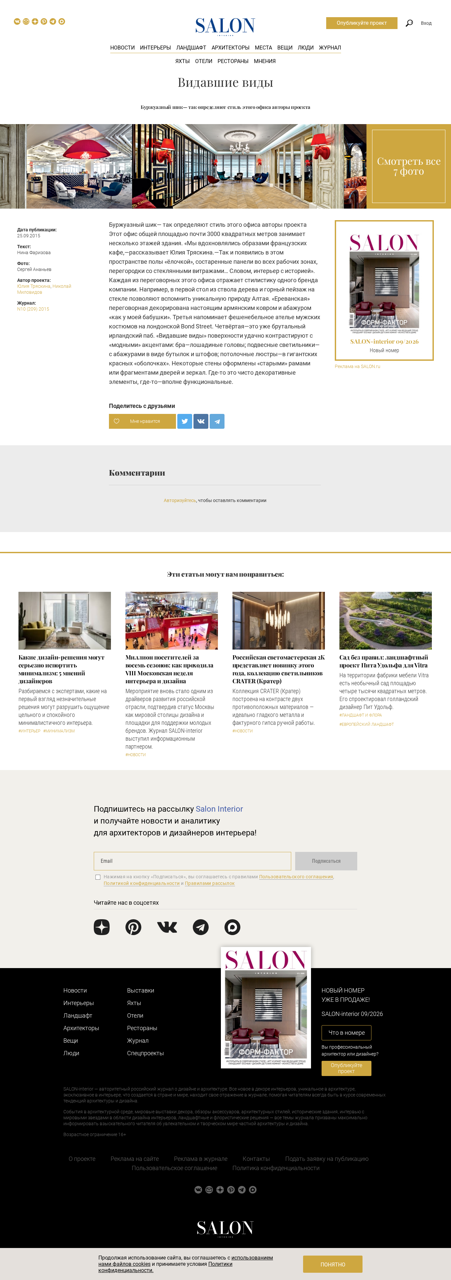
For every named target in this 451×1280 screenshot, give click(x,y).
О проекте (82, 1158)
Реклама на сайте (135, 1158)
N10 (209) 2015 (33, 309)
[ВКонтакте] (200, 421)
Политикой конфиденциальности (142, 883)
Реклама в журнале (200, 1158)
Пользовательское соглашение (174, 1167)
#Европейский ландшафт (366, 724)
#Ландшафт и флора (360, 715)
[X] (184, 421)
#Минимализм (59, 731)
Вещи (285, 48)
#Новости (135, 755)
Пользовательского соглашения (296, 876)
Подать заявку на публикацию (327, 1158)
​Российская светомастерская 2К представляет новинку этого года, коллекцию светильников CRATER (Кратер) (278, 669)
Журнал (330, 48)
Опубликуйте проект (362, 23)
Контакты (256, 1158)
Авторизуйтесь (180, 500)
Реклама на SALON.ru (357, 366)
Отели (203, 61)
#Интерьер (29, 731)
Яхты (182, 61)
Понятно (333, 1265)
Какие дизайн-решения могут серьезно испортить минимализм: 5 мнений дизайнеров (61, 669)
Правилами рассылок (210, 883)
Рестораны (233, 61)
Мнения (265, 61)
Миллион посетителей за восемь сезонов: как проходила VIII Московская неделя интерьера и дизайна (169, 669)
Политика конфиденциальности (276, 1167)
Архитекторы (231, 48)
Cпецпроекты (145, 1053)
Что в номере (347, 1032)
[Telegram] (217, 421)
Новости (122, 48)
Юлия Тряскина (34, 286)
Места (263, 48)
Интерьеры (155, 48)
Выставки (140, 990)
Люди (306, 48)
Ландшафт (191, 48)
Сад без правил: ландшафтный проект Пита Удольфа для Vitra (384, 661)
